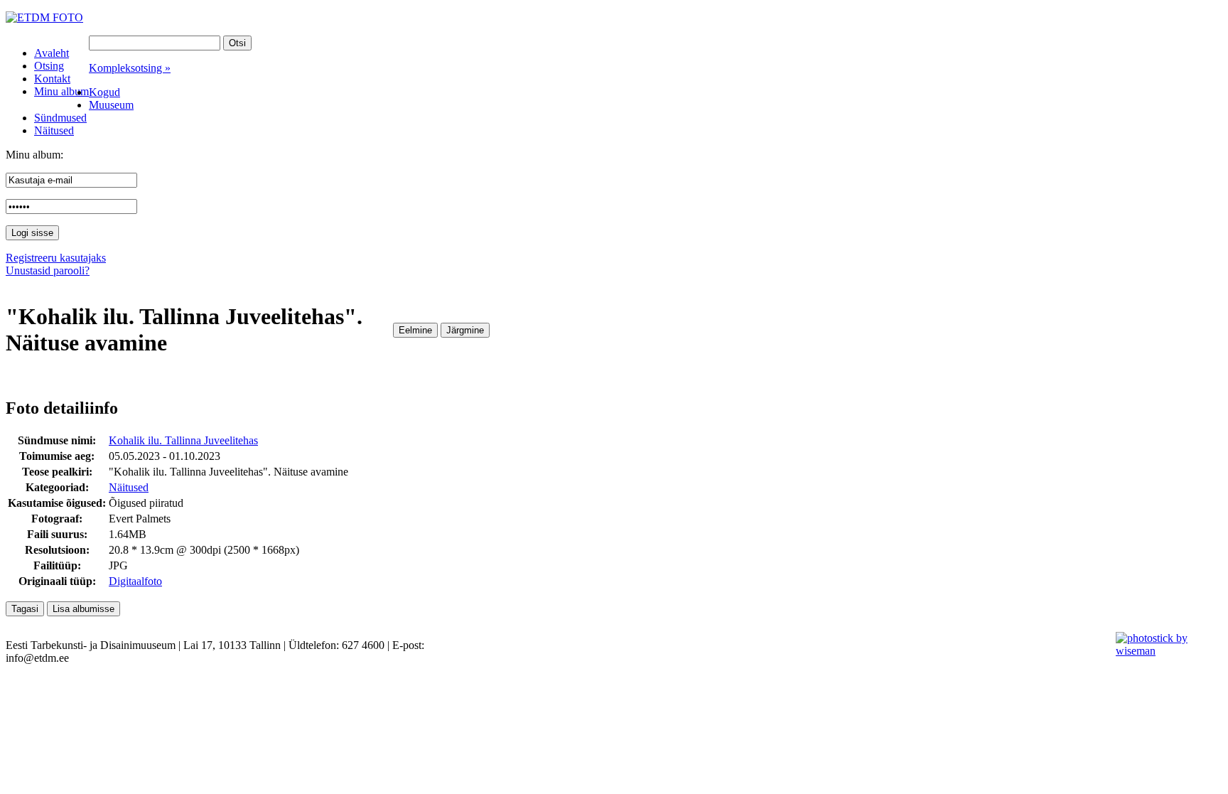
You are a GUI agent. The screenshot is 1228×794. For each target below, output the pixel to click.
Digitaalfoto (135, 581)
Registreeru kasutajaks (56, 258)
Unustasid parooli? (48, 270)
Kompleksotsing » (130, 68)
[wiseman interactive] (1164, 651)
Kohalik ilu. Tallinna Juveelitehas (183, 440)
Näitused (129, 487)
